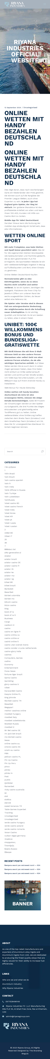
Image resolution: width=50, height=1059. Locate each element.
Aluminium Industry (11, 984)
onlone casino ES (12, 747)
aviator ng (9, 579)
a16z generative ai (12, 552)
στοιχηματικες (9, 842)
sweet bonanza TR (13, 806)
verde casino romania (14, 829)
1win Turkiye (10, 493)
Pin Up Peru (10, 763)
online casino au (12, 743)
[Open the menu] (44, 4)
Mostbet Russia (11, 724)
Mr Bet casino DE (12, 730)
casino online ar (11, 638)
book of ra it (10, 615)
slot (6, 796)
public (7, 780)
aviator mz (9, 575)
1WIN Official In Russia (14, 490)
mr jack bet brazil (12, 733)
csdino (7, 661)
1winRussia (9, 500)
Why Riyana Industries (12, 988)
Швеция (7, 852)
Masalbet (8, 704)
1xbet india (9, 510)
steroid (7, 803)
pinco (7, 766)
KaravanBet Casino (13, 691)
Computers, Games (13, 658)
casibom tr (9, 625)
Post (6, 776)
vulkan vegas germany (14, 836)
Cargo (7, 622)
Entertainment (11, 668)
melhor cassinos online (15, 710)
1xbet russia (10, 523)
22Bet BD (8, 533)
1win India (9, 487)
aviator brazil (10, 559)
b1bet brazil (10, 585)
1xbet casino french (13, 506)
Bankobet (8, 589)
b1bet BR (8, 582)
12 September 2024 (12, 108)
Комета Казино (10, 849)
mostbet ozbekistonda (14, 720)
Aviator (7, 556)
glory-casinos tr (11, 684)
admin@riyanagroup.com (18, 1016)
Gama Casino (10, 678)
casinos (7, 654)
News (7, 740)
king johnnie (10, 697)
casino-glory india (12, 651)
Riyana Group (24, 1048)
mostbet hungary (12, 714)
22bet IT (8, 536)
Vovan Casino (10, 832)
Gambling (8, 681)
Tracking (8, 813)
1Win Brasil (9, 473)
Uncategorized (11, 819)
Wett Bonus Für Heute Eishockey (19, 388)
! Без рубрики (10, 467)
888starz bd (10, 549)
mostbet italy (10, 717)
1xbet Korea (9, 513)
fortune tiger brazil (13, 674)
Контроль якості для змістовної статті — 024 (22, 865)
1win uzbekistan (12, 496)
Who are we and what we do (15, 980)
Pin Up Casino (10, 760)
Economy (8, 664)
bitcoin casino (10, 602)
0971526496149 (13, 1001)
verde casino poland (13, 826)
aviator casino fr (12, 566)
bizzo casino (10, 605)
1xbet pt (8, 520)
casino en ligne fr (12, 631)
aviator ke (9, 572)
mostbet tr (9, 727)
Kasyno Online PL (12, 694)
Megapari (8, 707)
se (5, 793)
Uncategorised (11, 816)
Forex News (9, 671)
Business (8, 618)
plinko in (8, 773)
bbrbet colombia (12, 595)
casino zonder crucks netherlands (20, 648)
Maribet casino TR (12, 701)
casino (7, 628)
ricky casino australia (14, 789)
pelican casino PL (12, 757)
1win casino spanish (13, 480)
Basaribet (8, 592)
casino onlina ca (12, 635)
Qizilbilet (8, 783)
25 (5, 539)
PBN (6, 753)
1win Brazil (9, 477)
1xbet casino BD (11, 503)
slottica (7, 799)
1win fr (7, 483)
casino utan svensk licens (16, 645)
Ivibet (7, 687)
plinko (7, 770)
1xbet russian (10, 526)
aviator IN (8, 569)
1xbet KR (8, 516)
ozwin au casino (12, 750)
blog (6, 608)
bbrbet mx (9, 599)
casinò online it (11, 641)
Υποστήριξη (9, 845)
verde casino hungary (14, 822)
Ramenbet (9, 786)
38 (5, 543)
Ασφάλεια (8, 839)
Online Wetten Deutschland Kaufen (20, 274)
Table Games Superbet (15, 809)
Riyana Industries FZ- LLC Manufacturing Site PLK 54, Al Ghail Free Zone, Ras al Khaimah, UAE (24, 1009)
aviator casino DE (12, 562)
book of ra (9, 612)
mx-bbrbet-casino (12, 737)
